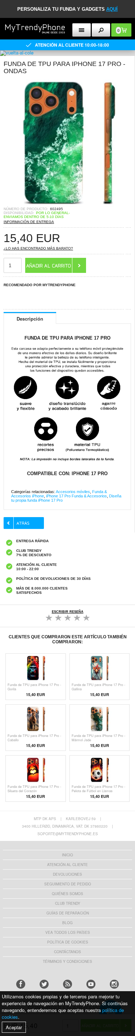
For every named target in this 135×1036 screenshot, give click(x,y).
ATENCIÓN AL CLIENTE (67, 864)
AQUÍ (112, 9)
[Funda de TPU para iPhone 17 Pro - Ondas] (67, 204)
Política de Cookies (67, 942)
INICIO (67, 854)
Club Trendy (67, 903)
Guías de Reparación (67, 913)
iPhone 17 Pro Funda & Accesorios (76, 496)
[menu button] (81, 30)
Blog (67, 922)
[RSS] (67, 984)
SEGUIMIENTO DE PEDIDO (67, 883)
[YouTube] (90, 984)
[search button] (101, 30)
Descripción (30, 318)
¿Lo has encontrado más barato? (38, 248)
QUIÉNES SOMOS (67, 893)
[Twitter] (44, 984)
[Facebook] (20, 984)
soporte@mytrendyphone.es (67, 833)
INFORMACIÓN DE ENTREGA (29, 222)
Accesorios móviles (73, 491)
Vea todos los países (67, 932)
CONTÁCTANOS (67, 951)
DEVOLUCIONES (67, 874)
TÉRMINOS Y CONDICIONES (67, 961)
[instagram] (114, 984)
